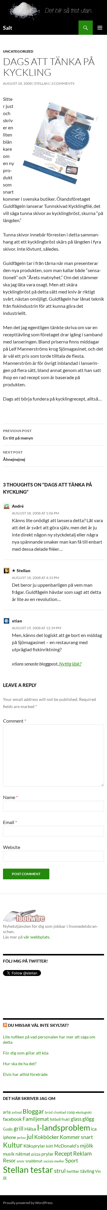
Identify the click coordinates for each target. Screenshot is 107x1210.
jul (30, 1136)
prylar (47, 1153)
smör (21, 1161)
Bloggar (33, 1111)
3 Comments (62, 83)
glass (76, 1119)
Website (11, 847)
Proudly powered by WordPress (28, 1202)
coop (71, 1112)
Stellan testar (28, 1169)
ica (94, 1128)
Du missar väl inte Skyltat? (38, 1025)
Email (10, 822)
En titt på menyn (18, 434)
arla (7, 1112)
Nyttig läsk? (70, 663)
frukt (66, 1119)
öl (5, 1178)
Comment (14, 721)
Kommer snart (76, 1137)
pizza (35, 1153)
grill (18, 1128)
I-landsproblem (63, 1127)
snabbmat (34, 1161)
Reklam (82, 1153)
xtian (17, 620)
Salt (7, 27)
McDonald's (66, 1145)
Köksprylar (34, 1145)
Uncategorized (18, 51)
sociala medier (53, 1161)
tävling (87, 1171)
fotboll (55, 1119)
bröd (49, 1112)
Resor (9, 1160)
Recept (63, 1153)
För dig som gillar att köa (25, 1052)
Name (10, 797)
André (18, 506)
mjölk (86, 1145)
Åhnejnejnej (14, 456)
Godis (8, 1129)
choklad (60, 1112)
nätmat (22, 1153)
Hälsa (30, 1128)
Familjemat (36, 1118)
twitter (73, 1171)
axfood (17, 1112)
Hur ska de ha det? (20, 1063)
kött (49, 1146)
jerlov (21, 1137)
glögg (88, 1119)
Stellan (41, 83)
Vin (98, 1171)
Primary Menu (100, 28)
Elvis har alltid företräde (25, 1074)
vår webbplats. (36, 936)
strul (60, 1170)
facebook (12, 1119)
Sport (71, 1160)
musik (9, 1153)
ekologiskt (84, 1112)
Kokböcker (46, 1137)
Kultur (13, 1145)
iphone (9, 1137)
